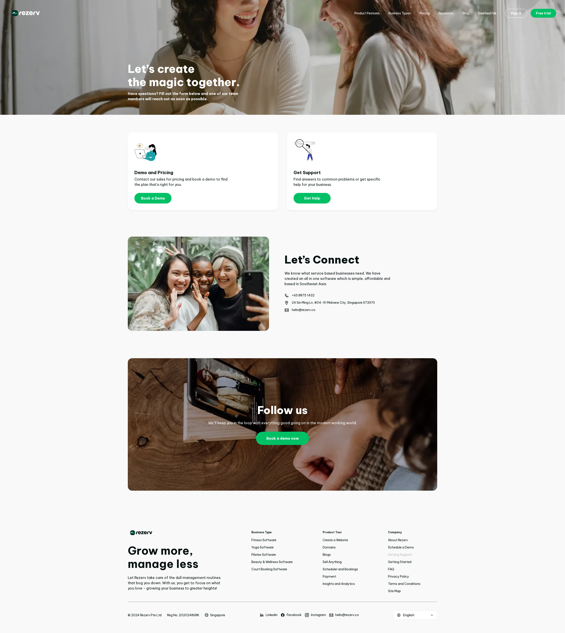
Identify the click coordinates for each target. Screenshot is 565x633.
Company (395, 532)
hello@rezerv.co (303, 310)
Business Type (261, 532)
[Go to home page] (174, 532)
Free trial (543, 13)
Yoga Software (262, 547)
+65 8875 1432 (303, 295)
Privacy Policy (398, 576)
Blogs (327, 555)
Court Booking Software (269, 569)
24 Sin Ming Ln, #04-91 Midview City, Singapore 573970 (333, 303)
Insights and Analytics (339, 584)
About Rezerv (398, 540)
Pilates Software (263, 555)
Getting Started (399, 562)
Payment (329, 576)
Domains (329, 547)
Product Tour (332, 532)
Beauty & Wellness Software (272, 562)
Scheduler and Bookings (340, 569)
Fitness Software (263, 540)
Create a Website (335, 540)
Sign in (516, 13)
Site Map (394, 591)
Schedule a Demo (401, 547)
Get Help (312, 198)
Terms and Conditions (404, 584)
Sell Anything (332, 562)
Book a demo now (282, 438)
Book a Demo (153, 198)
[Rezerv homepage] (26, 13)
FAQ (391, 569)
